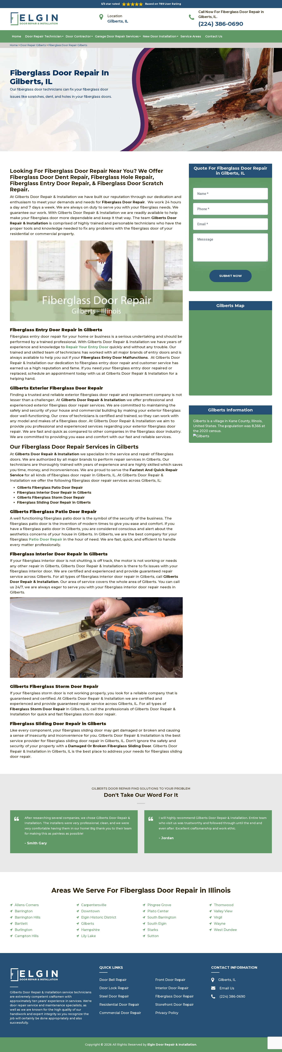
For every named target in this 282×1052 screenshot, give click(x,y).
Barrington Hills (27, 917)
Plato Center (158, 911)
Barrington (24, 911)
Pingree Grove (159, 905)
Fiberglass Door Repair (174, 996)
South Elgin (156, 924)
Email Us (226, 988)
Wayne (219, 924)
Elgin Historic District (98, 917)
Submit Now (230, 276)
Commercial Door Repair (120, 1013)
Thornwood (223, 905)
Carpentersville (93, 905)
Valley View (223, 911)
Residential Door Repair (119, 1005)
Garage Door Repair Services (117, 36)
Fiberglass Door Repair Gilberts (67, 45)
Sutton (153, 936)
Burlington (23, 930)
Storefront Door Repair (174, 1005)
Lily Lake (88, 936)
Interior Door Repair (171, 988)
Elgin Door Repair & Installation (171, 1044)
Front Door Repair (170, 980)
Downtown (90, 911)
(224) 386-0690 (220, 23)
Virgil (218, 917)
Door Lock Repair (114, 988)
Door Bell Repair (113, 980)
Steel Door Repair (114, 996)
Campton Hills (27, 936)
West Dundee (225, 930)
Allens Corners (27, 905)
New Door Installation (159, 36)
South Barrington (161, 917)
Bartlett (21, 924)
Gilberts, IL (117, 21)
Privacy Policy (166, 1013)
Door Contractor (78, 36)
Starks (152, 930)
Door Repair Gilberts (33, 45)
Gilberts (87, 924)
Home (16, 36)
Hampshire (90, 930)
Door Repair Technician (43, 36)
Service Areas (190, 36)
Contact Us (213, 36)
